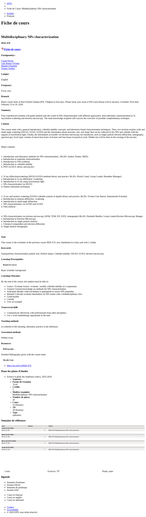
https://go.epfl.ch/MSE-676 (19, 365)
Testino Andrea (8, 68)
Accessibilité (12, 509)
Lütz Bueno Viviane (10, 63)
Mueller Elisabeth (9, 66)
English (10, 13)
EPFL (9, 3)
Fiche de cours (12, 49)
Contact (10, 507)
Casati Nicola (7, 61)
